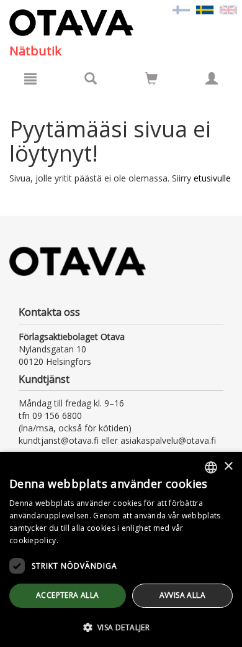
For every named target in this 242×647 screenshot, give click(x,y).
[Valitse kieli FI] (181, 9)
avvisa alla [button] (182, 595)
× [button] (228, 466)
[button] (121, 627)
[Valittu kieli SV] (204, 9)
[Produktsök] (91, 78)
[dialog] (121, 549)
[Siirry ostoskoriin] (151, 78)
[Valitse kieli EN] (228, 9)
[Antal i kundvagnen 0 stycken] (151, 80)
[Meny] (30, 78)
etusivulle (212, 178)
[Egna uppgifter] (212, 78)
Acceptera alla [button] (67, 595)
